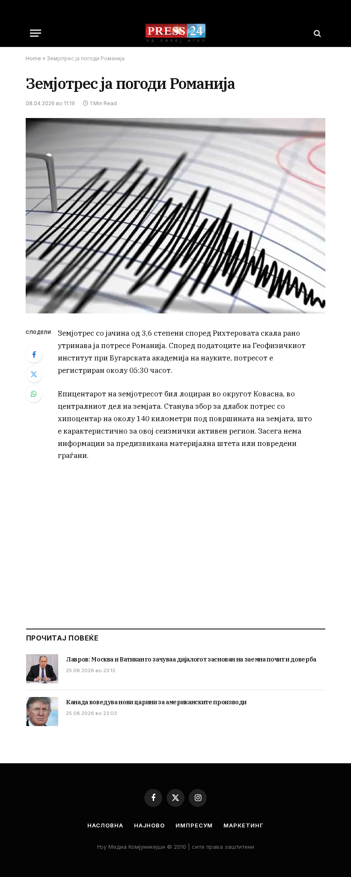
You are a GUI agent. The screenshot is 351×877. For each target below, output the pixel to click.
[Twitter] (34, 374)
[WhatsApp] (34, 394)
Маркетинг (243, 825)
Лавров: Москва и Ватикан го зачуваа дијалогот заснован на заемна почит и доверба (191, 659)
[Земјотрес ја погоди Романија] (175, 215)
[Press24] (175, 33)
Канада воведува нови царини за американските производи (156, 702)
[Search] (316, 33)
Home (33, 58)
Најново (149, 825)
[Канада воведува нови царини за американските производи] (42, 711)
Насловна (105, 825)
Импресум (194, 825)
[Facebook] (34, 354)
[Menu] (35, 33)
